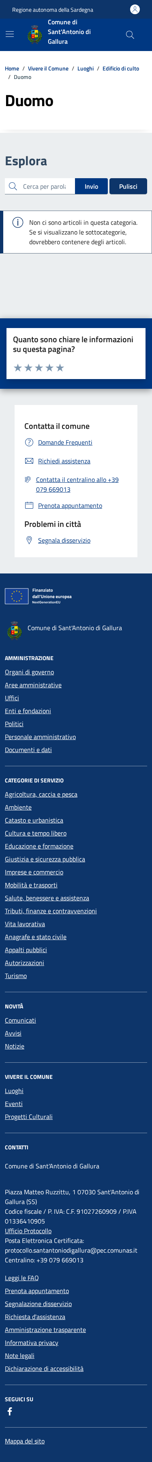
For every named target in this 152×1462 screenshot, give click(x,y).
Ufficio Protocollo (28, 1231)
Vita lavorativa (25, 924)
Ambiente (18, 807)
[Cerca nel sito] (130, 35)
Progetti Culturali (29, 1116)
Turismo (16, 975)
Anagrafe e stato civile (35, 937)
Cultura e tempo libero (35, 833)
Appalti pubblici (26, 950)
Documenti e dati (28, 749)
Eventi (14, 1103)
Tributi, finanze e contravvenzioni (51, 911)
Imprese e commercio (34, 872)
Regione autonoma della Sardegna (52, 9)
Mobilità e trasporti (31, 885)
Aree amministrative (33, 685)
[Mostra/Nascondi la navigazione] (10, 34)
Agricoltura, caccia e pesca (41, 794)
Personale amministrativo (40, 737)
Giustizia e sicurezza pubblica (45, 859)
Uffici (12, 698)
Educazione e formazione (39, 846)
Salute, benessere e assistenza (47, 898)
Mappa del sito (25, 1441)
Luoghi (14, 1090)
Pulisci (128, 186)
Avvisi (13, 1033)
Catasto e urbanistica (34, 820)
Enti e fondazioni (28, 711)
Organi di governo (29, 672)
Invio (91, 186)
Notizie (14, 1046)
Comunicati (20, 1020)
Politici (14, 724)
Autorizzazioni (24, 963)
